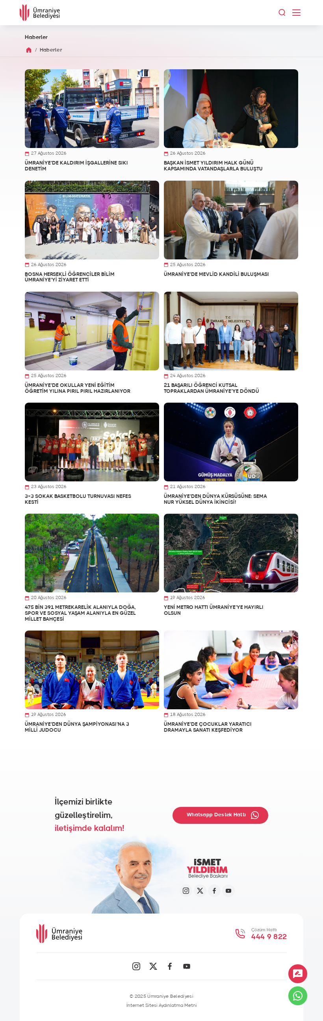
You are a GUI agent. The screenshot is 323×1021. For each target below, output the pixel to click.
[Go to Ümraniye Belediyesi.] (29, 50)
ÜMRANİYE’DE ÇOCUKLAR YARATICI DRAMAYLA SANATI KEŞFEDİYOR (208, 727)
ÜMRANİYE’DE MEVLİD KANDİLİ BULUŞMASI (216, 274)
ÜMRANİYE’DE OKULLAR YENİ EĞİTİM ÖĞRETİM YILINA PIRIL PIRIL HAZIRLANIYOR (77, 388)
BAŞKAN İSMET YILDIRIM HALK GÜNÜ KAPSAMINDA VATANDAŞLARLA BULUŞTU (213, 166)
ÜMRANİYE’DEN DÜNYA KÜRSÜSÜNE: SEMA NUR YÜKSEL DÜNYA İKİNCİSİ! (215, 499)
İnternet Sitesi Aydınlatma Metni (161, 1005)
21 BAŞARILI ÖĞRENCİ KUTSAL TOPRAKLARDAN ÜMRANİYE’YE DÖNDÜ (211, 388)
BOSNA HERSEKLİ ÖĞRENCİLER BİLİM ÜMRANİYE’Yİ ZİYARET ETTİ (70, 277)
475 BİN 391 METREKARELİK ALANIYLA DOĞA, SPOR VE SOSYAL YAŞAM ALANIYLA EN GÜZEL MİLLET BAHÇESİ (80, 613)
